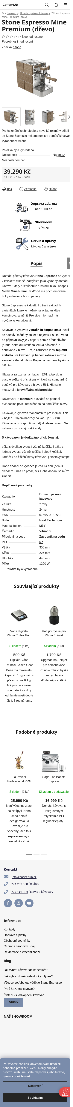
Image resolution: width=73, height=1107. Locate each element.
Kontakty (9, 929)
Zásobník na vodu (52, 536)
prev (4, 772)
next (69, 772)
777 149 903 (19, 892)
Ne (41, 542)
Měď (42, 525)
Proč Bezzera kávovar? (19, 988)
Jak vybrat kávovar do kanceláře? (26, 970)
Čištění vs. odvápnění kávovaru (24, 995)
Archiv (13, 1001)
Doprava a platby (15, 935)
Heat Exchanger (50, 520)
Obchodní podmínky (17, 940)
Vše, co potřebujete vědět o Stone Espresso (33, 982)
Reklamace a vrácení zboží (22, 952)
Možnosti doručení (14, 160)
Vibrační (45, 531)
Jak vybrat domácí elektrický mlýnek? (28, 976)
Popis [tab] (36, 263)
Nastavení (35, 1085)
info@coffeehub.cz (24, 877)
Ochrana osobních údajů (20, 946)
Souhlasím (35, 1097)
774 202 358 (19, 884)
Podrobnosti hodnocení (17, 41)
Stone (17, 47)
